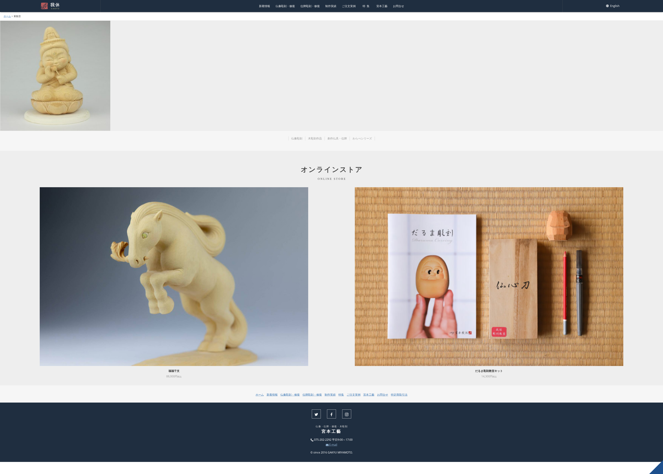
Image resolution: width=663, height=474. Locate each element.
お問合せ (398, 6)
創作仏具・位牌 (337, 138)
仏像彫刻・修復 (285, 6)
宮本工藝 (381, 6)
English (614, 6)
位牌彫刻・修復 (310, 6)
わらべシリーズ (362, 138)
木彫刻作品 (315, 138)
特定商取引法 (399, 395)
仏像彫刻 (296, 138)
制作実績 (330, 6)
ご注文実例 (349, 6)
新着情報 (264, 6)
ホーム (7, 16)
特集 (367, 6)
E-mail (333, 445)
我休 (55, 6)
